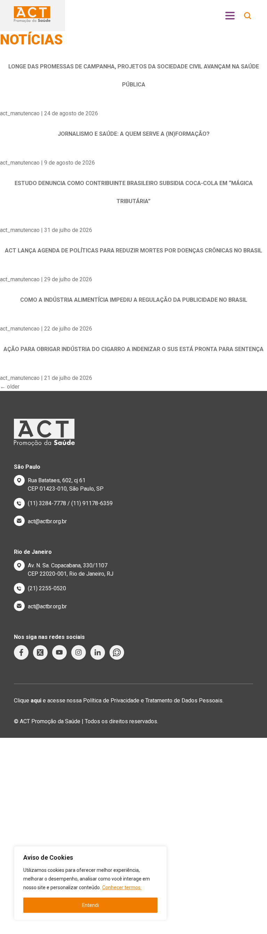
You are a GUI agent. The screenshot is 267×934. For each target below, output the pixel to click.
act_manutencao (20, 113)
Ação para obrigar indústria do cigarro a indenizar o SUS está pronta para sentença (133, 349)
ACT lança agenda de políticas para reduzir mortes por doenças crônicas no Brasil (133, 250)
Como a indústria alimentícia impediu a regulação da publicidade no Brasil (133, 300)
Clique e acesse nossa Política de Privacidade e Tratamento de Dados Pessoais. (119, 700)
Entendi (90, 905)
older (9, 386)
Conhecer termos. (121, 887)
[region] (90, 883)
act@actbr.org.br (47, 521)
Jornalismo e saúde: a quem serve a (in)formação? (134, 134)
